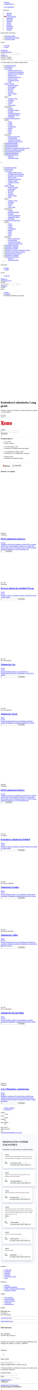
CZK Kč (7, 45)
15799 (2, 592)
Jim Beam (11, 88)
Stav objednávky (9, 7)
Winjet (10, 130)
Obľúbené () (4, 50)
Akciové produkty (9, 1301)
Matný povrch (12, 75)
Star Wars (11, 92)
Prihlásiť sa (4, 279)
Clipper (10, 123)
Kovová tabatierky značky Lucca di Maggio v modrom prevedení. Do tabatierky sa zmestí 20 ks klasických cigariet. (18, 1020)
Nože (6, 1278)
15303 (2, 843)
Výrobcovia (7, 1302)
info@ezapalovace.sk (7, 1321)
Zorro (9, 133)
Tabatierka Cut (8, 664)
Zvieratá (10, 102)
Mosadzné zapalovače (14, 77)
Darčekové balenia (13, 110)
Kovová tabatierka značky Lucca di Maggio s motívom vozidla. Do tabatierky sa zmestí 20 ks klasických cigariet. (17, 722)
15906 (2, 668)
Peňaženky (11, 117)
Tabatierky (7, 1271)
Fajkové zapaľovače (14, 136)
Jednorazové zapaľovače (15, 141)
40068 (2, 939)
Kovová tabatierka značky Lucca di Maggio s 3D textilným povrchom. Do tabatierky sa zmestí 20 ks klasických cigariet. (18, 895)
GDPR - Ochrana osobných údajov (14, 1289)
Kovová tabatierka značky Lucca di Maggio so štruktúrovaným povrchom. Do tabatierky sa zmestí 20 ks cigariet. (17, 673)
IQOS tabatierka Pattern (12, 790)
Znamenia (11, 100)
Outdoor (10, 108)
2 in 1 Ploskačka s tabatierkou (15, 1089)
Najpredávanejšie (9, 1299)
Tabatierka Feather (10, 887)
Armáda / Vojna (12, 98)
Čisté (9, 82)
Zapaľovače (7, 1270)
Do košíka (4, 433)
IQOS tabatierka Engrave (13, 539)
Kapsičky (11, 112)
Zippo (10, 131)
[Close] (1, 163)
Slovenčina (15, 37)
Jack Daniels (11, 87)
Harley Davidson (13, 85)
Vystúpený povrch (13, 80)
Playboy (10, 90)
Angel (10, 122)
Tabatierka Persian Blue (12, 1013)
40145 (2, 1017)
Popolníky (7, 1275)
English (12, 36)
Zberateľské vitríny (13, 115)
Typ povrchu (8, 69)
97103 (2, 1093)
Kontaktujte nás (9, 4)
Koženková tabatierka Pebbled (15, 839)
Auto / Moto (11, 105)
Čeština (12, 39)
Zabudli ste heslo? (6, 1380)
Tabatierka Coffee (9, 935)
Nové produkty (8, 1297)
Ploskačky (7, 1273)
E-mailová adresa (6, 1372)
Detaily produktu (9, 1108)
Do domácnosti (12, 138)
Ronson (10, 128)
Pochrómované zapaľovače (16, 72)
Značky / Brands (9, 84)
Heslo (2, 1376)
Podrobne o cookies (10, 1290)
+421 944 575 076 (6, 1318)
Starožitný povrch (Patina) (15, 74)
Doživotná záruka (13, 158)
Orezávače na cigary (10, 1276)
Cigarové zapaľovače (14, 140)
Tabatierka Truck (9, 714)
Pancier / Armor (12, 79)
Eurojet (10, 125)
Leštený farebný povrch (15, 70)
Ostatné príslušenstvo (14, 113)
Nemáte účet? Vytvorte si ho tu (10, 1385)
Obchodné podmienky (10, 1287)
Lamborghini (12, 126)
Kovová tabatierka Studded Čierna (17, 588)
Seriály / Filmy (12, 93)
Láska (10, 103)
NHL (9, 95)
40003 (2, 718)
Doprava (7, 2)
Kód (2, 1127)
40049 (2, 891)
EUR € (6, 47)
